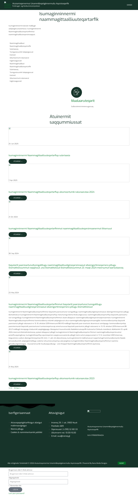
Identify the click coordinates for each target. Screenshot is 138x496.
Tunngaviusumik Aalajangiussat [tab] (21, 52)
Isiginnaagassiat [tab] (16, 61)
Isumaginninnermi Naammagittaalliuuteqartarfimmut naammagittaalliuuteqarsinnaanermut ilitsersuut (60, 228)
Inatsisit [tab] (13, 55)
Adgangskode (14, 478)
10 (15, 388)
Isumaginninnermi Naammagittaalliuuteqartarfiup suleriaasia (39, 155)
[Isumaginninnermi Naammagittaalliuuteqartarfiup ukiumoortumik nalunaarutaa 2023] (69, 359)
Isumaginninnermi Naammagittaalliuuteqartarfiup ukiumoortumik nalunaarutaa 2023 (51, 378)
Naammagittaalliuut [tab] (17, 43)
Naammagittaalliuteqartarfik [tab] (20, 46)
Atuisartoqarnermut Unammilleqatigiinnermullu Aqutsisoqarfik (40, 3)
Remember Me (15, 486)
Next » (18, 388)
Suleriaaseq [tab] (14, 49)
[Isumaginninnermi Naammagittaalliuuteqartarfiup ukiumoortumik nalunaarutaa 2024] (69, 173)
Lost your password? (17, 493)
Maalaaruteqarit (83, 101)
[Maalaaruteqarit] (76, 92)
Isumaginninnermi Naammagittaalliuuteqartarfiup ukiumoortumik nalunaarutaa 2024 (51, 192)
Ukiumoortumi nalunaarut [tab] (19, 58)
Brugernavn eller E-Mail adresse (20, 470)
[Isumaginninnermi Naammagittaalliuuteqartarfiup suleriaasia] (69, 136)
